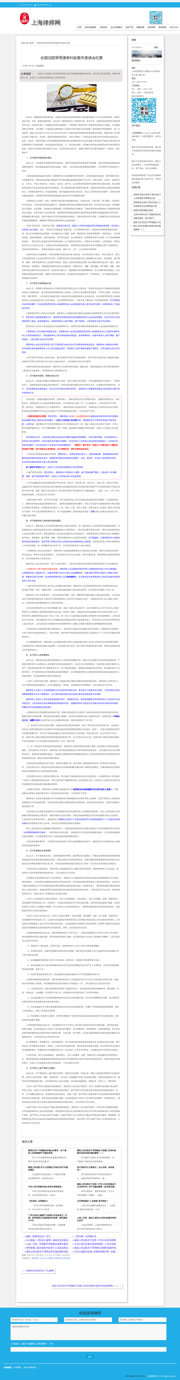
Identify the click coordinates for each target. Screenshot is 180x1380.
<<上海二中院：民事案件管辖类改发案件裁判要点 (46, 1244)
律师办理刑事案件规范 (143, 210)
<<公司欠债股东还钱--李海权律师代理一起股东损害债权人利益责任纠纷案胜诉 (93, 1251)
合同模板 (17, 1367)
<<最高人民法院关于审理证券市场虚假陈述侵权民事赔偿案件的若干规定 (46, 1251)
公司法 (42, 1258)
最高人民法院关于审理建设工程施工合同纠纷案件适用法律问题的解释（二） (147, 226)
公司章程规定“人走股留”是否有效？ (92, 1201)
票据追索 (140, 27)
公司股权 (49, 1258)
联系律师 (162, 27)
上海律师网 (45, 22)
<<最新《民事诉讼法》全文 (37, 1236)
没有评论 (40, 66)
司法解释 (57, 1255)
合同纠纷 (58, 1258)
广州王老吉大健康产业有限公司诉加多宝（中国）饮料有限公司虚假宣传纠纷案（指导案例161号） (47, 1217)
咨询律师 (151, 27)
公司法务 (48, 1255)
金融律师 (66, 1255)
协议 (81, 573)
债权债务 (39, 1255)
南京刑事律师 (30, 1367)
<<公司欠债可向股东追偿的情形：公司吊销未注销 (94, 1244)
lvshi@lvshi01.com (44, 5)
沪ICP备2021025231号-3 (136, 1376)
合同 (88, 129)
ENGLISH (174, 27)
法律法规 (66, 1258)
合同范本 (103, 27)
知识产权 (129, 27)
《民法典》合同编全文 (38, 1201)
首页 (79, 27)
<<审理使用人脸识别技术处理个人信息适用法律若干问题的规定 (46, 1248)
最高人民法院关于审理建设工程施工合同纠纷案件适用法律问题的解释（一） (86, 1286)
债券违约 (31, 1255)
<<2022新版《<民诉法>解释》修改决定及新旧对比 (46, 1240)
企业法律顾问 (116, 27)
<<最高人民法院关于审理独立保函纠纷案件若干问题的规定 (94, 1248)
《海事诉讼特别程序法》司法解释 (38, 1271)
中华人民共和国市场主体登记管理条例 (44, 1187)
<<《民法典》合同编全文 (84, 1236)
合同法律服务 (90, 27)
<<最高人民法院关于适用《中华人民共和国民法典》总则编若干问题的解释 (94, 1240)
